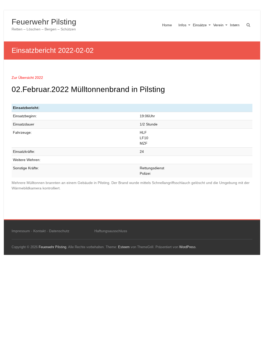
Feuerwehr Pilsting (44, 22)
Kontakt (39, 231)
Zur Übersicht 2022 (27, 78)
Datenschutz (59, 231)
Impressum (21, 231)
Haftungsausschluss (110, 231)
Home (167, 25)
